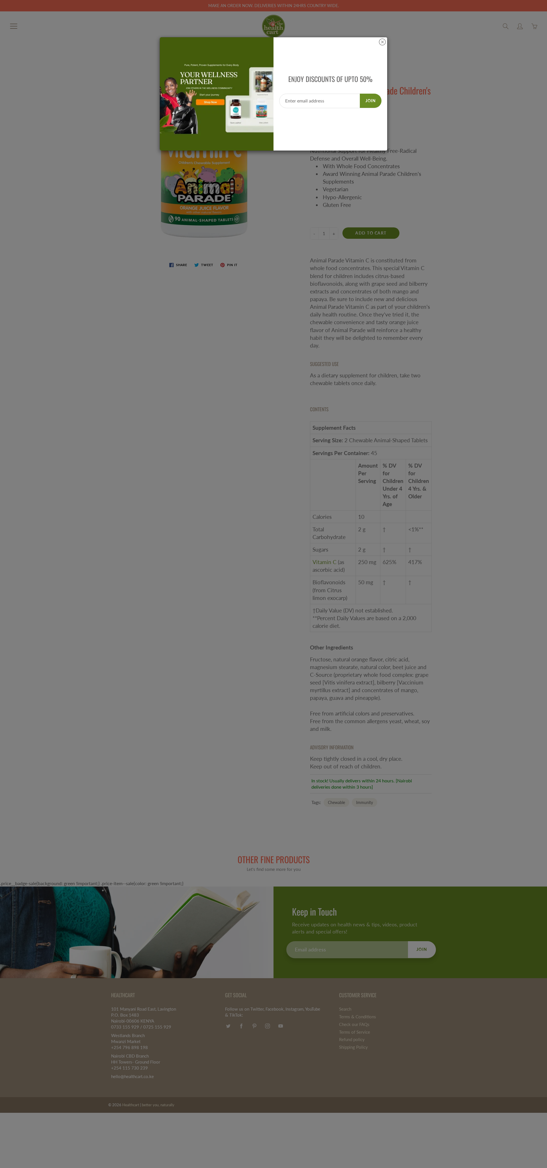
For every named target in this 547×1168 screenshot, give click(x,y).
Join (371, 100)
